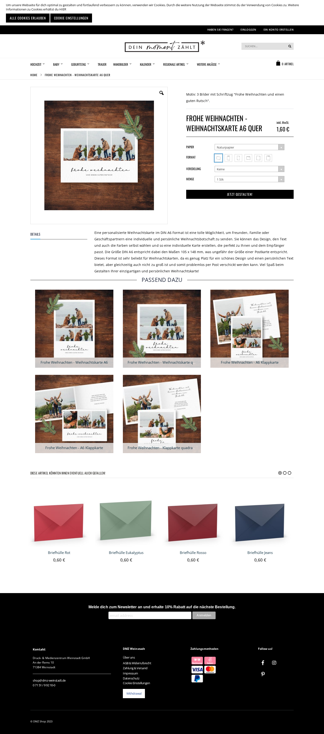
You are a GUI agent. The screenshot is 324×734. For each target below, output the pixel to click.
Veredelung (193, 168)
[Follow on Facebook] (263, 663)
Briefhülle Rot (59, 552)
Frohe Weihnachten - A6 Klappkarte (249, 362)
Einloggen (248, 29)
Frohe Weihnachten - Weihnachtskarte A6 (74, 362)
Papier (190, 146)
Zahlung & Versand (135, 668)
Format (190, 157)
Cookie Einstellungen (136, 683)
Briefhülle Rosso (193, 552)
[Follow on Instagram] (274, 663)
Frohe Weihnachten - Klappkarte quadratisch (164, 447)
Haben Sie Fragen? (220, 29)
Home (33, 75)
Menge (190, 179)
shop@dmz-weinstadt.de (49, 680)
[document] (162, 13)
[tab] (62, 235)
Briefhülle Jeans (260, 552)
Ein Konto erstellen (279, 29)
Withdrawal (133, 693)
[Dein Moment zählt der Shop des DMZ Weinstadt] (162, 46)
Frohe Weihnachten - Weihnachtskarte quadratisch (169, 362)
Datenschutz (131, 678)
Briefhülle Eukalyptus (126, 552)
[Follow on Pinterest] (263, 674)
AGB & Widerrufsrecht (137, 663)
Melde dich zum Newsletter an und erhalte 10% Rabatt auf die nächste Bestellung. (162, 607)
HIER (62, 9)
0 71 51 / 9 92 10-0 (44, 685)
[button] (161, 96)
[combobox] (267, 46)
